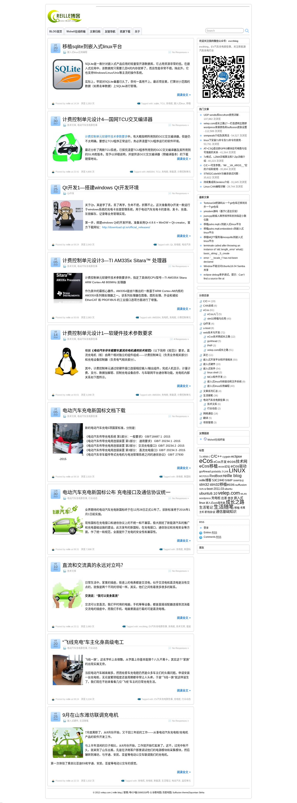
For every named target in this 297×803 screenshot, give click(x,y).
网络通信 (208, 413)
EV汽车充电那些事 (158, 626)
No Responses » (180, 52)
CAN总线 (208, 305)
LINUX (237, 471)
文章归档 (95, 31)
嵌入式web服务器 (215, 503)
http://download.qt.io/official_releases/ (126, 227)
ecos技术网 (237, 461)
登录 (206, 527)
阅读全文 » (184, 94)
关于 (137, 31)
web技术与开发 (211, 332)
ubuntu (228, 488)
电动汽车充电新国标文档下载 (93, 410)
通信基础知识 (226, 512)
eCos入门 (212, 314)
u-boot (206, 328)
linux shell (212, 372)
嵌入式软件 (209, 368)
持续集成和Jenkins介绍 (216, 182)
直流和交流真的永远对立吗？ (93, 565)
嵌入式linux (179, 103)
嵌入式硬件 (72, 721)
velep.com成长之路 (217, 350)
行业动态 (92, 498)
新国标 (187, 476)
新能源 (173, 171)
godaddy (216, 471)
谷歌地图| (157, 792)
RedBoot (216, 476)
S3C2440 (218, 480)
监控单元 (186, 781)
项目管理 (208, 422)
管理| (125, 792)
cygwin (226, 456)
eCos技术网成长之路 (218, 336)
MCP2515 (204, 476)
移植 (188, 103)
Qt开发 (70, 193)
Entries (210, 532)
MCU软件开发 (215, 377)
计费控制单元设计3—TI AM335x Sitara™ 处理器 (114, 260)
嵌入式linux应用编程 (77, 52)
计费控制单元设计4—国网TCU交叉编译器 (107, 119)
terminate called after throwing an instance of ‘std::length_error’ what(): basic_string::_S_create (223, 249)
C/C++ (206, 301)
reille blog (232, 475)
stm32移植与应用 (216, 318)
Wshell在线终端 (75, 31)
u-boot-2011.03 (214, 488)
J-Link (225, 471)
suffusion (241, 484)
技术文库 (71, 125)
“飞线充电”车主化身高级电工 (93, 642)
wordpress (205, 498)
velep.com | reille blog (111, 792)
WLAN (243, 494)
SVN (201, 489)
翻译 (205, 418)
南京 (230, 498)
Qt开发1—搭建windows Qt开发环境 (100, 187)
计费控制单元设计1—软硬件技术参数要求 (107, 333)
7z (200, 456)
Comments (212, 537)
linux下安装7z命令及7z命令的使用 (222, 140)
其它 (205, 355)
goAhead (212, 341)
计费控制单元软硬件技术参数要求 (106, 136)
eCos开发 (220, 461)
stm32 (204, 484)
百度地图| (167, 792)
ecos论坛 (224, 466)
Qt (171, 244)
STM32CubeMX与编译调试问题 (221, 173)
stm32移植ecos (222, 484)
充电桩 (169, 103)
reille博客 (205, 480)
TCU (162, 103)
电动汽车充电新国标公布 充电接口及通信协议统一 (116, 492)
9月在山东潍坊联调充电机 (90, 715)
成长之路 (235, 502)
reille (68, 103)
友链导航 (110, 31)
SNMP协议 (238, 480)
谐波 (188, 626)
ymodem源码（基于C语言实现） (221, 211)
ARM (205, 456)
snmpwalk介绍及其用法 (216, 135)
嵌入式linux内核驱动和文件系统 (224, 381)
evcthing (143, 626)
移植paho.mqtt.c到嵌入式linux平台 (222, 224)
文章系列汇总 (210, 391)
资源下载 (125, 31)
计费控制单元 (184, 171)
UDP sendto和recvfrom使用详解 (221, 115)
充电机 (165, 317)
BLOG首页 (55, 31)
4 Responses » (181, 339)
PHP (209, 345)
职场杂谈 (210, 511)
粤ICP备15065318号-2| (140, 792)
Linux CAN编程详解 (214, 186)
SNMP (229, 480)
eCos (206, 310)
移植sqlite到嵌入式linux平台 (92, 46)
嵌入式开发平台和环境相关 (217, 359)
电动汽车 (186, 244)
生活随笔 (84, 721)
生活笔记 (166, 781)
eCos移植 (208, 466)
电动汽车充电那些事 (87, 125)
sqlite (156, 103)
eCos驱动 (238, 466)
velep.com (229, 493)
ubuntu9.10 (208, 493)
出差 (224, 498)
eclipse (236, 456)
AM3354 (150, 171)
